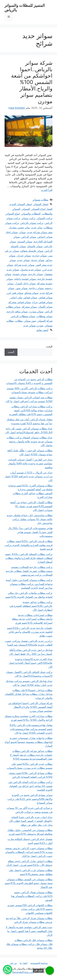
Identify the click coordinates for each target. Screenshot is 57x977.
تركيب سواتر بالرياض (31, 222)
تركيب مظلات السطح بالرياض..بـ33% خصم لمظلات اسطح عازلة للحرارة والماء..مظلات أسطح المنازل (28, 558)
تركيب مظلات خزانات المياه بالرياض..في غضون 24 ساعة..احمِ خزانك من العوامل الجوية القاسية (30, 786)
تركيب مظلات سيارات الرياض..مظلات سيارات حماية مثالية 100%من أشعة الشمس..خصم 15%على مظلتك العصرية (30, 410)
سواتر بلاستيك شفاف (31, 250)
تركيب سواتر (28, 218)
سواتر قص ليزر (15, 292)
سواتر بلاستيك (35, 246)
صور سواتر (30, 320)
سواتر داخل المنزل (25, 283)
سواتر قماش (45, 297)
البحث (49, 346)
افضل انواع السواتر (41, 208)
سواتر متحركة (29, 306)
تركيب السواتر (44, 218)
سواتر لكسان (45, 306)
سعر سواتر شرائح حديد (39, 232)
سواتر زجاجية (36, 288)
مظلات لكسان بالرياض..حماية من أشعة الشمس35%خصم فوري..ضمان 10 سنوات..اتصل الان (31, 506)
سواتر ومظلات (44, 316)
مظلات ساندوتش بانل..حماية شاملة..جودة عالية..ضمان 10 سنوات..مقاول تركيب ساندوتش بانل (29, 519)
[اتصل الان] (50, 970)
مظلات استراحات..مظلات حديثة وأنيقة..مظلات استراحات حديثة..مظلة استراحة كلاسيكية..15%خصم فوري (32, 619)
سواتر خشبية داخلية (25, 278)
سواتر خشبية (20, 274)
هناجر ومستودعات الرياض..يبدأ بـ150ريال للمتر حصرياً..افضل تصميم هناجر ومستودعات (30, 532)
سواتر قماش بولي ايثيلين (23, 297)
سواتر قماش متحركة (20, 302)
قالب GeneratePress (23, 972)
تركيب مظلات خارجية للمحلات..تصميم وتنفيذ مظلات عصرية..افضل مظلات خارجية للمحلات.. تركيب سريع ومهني (29, 571)
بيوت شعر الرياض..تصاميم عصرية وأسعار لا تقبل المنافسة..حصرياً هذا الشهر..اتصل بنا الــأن (29, 931)
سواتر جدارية (39, 255)
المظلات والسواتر (31, 213)
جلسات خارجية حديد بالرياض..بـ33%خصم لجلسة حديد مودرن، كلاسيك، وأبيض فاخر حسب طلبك (29, 631)
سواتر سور (22, 288)
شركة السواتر (45, 320)
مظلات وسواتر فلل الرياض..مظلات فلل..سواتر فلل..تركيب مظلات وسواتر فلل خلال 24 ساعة (29, 944)
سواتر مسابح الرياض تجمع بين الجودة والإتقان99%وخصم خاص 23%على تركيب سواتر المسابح (29, 799)
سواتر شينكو (31, 292)
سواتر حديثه (37, 260)
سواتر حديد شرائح (24, 264)
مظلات (19, 320)
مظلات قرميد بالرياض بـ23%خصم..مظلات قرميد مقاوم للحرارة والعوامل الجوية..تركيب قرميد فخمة (28, 545)
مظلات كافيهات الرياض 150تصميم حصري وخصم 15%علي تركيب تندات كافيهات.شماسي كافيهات (29, 909)
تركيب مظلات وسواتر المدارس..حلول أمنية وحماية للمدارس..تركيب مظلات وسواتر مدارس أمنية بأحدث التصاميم (29, 583)
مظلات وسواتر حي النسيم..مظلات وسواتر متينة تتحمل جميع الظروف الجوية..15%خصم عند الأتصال (28, 883)
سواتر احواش (45, 236)
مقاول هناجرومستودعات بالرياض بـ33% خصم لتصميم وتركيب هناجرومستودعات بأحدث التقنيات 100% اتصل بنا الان (30, 729)
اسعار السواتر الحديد (21, 204)
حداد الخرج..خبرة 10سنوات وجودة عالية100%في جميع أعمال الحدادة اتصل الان (30, 663)
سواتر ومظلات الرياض (23, 316)
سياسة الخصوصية (39, 963)
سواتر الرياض (28, 236)
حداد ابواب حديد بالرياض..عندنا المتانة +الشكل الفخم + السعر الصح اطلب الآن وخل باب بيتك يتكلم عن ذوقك (30, 821)
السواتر (26, 208)
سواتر (22, 232)
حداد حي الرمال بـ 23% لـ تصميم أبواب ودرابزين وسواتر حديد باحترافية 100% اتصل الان (28, 476)
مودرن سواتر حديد (33, 325)
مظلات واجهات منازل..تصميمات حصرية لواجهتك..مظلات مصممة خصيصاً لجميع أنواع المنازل (28, 742)
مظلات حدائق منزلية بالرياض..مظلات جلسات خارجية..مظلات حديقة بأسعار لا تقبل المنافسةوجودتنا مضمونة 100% (31, 754)
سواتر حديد (23, 260)
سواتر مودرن (36, 311)
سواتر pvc (12, 232)
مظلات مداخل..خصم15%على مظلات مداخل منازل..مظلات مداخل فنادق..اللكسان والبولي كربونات (28, 694)
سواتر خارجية (35, 274)
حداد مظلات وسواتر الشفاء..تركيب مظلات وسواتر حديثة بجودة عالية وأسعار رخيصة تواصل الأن (29, 441)
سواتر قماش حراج (42, 302)
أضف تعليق (42, 330)
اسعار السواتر (40, 204)
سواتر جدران (24, 255)
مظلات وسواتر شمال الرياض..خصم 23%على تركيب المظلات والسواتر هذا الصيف (31, 896)
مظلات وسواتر (40, 199)
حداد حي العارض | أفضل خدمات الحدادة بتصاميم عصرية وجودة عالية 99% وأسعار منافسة (30, 463)
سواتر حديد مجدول (30, 269)
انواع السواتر (13, 213)
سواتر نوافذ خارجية (17, 311)
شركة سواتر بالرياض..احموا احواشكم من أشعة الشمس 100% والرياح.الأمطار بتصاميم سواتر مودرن (31, 82)
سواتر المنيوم (24, 241)
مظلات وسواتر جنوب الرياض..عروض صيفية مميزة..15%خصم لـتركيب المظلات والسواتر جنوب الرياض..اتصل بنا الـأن (28, 852)
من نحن (13, 963)
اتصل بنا (23, 963)
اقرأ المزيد (46, 190)
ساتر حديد (36, 227)
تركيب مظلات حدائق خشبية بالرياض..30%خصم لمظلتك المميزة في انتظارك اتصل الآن (31, 606)
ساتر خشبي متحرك (19, 227)
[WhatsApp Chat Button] (7, 969)
